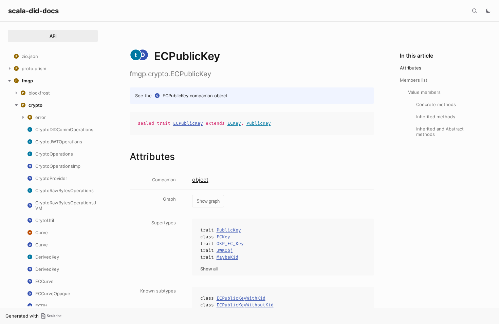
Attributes (410, 67)
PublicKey (258, 123)
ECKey (234, 123)
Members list (413, 80)
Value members (424, 92)
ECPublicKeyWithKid (241, 298)
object (200, 179)
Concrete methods (436, 104)
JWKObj (225, 250)
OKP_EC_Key (230, 243)
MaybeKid (227, 257)
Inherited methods (435, 116)
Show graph (208, 201)
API (53, 36)
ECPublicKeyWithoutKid (245, 305)
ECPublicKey (175, 95)
